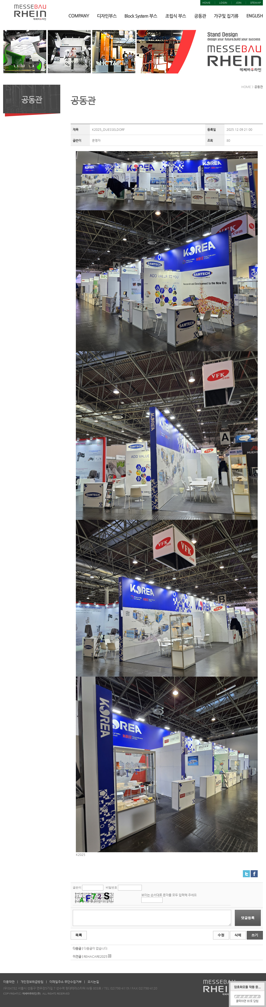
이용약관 (9, 982)
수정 (221, 935)
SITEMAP (255, 2)
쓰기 (254, 935)
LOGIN (223, 2)
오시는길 (93, 982)
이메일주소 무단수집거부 (65, 982)
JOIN (238, 2)
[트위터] (246, 872)
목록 (78, 935)
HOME (206, 2)
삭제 (238, 935)
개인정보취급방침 (32, 982)
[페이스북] (254, 872)
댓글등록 (248, 918)
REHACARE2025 (95, 956)
